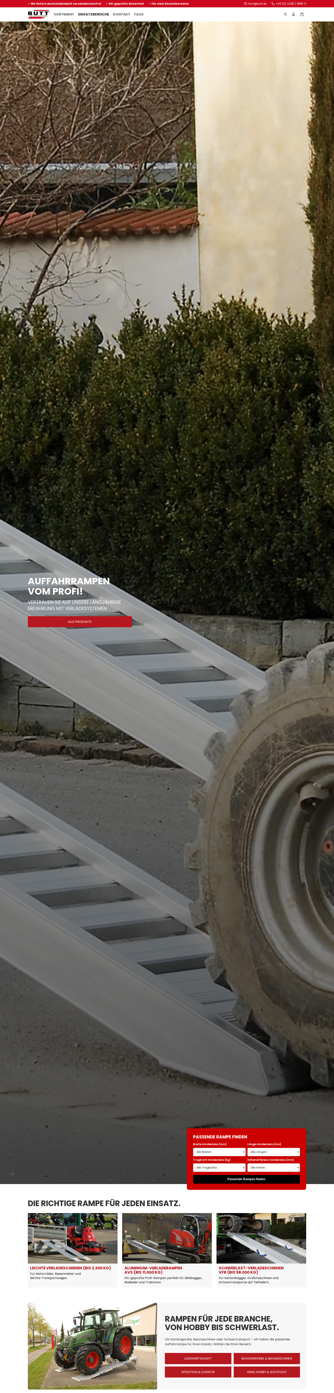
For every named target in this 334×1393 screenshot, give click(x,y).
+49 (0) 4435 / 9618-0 (291, 4)
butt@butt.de (257, 4)
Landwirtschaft (198, 1358)
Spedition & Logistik (198, 1372)
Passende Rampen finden (246, 1179)
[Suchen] (285, 14)
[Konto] (293, 14)
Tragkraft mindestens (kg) (211, 1160)
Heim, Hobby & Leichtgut (267, 1372)
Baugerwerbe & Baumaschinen (266, 1358)
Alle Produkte (80, 621)
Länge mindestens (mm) (264, 1144)
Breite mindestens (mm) (210, 1144)
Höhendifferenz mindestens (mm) (270, 1160)
